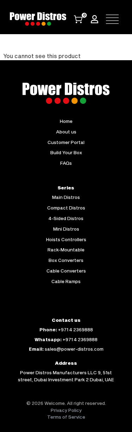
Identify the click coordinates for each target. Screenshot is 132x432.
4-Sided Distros (66, 218)
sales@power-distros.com (74, 349)
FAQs (66, 163)
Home (66, 121)
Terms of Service (66, 417)
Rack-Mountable (66, 249)
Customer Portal (66, 142)
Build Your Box (66, 152)
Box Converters (66, 260)
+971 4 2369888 (75, 329)
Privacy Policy (66, 410)
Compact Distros (66, 208)
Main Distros (66, 197)
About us (66, 131)
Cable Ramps (66, 281)
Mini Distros (66, 229)
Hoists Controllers (66, 239)
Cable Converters (66, 271)
